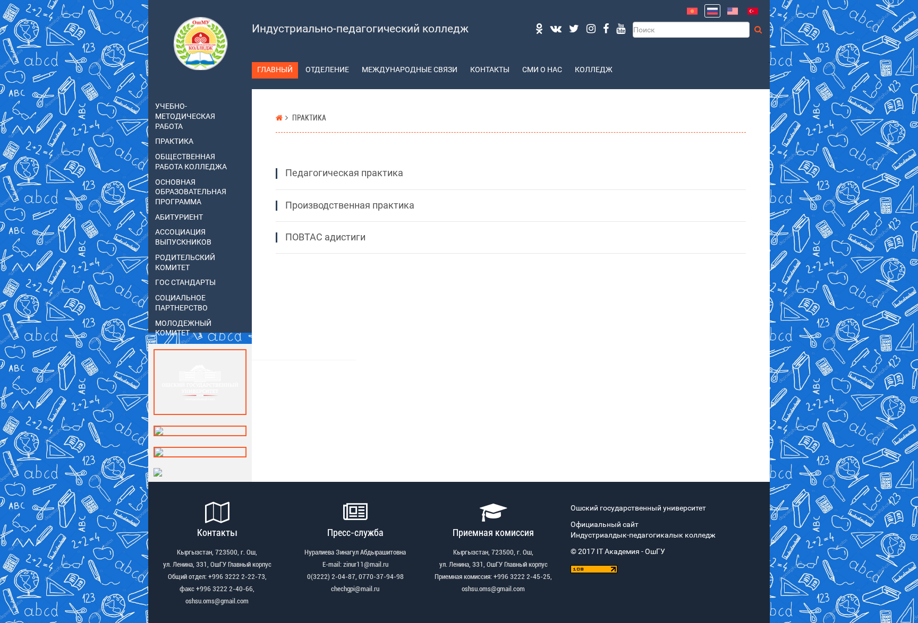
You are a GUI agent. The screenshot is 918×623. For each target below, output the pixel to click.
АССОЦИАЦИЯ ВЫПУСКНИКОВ (183, 237)
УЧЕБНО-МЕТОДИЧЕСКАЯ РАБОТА (185, 116)
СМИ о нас (542, 69)
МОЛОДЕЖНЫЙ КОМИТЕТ (183, 328)
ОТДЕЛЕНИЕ (327, 69)
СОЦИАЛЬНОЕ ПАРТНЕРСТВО (181, 303)
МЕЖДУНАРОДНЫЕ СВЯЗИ (409, 69)
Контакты (489, 69)
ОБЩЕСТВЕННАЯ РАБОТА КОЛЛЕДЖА (191, 161)
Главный (275, 69)
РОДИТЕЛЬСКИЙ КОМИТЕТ (185, 262)
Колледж (594, 69)
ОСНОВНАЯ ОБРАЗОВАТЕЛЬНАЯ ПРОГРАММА (190, 192)
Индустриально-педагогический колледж (360, 28)
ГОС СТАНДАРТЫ (185, 282)
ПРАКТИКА (174, 141)
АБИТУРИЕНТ (179, 217)
